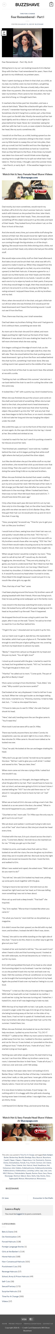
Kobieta (18, 1168)
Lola (45, 1171)
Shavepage (9, 1176)
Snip (38, 1176)
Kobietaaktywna (28, 1168)
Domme (48, 1160)
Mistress (10, 1173)
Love (49, 1171)
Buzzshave (39, 24)
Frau (28, 1163)
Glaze (14, 1165)
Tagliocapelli (13, 1179)
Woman (21, 1179)
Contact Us (48, 1324)
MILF (5, 1173)
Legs (41, 1171)
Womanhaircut (30, 1179)
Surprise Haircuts (9, 1291)
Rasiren (34, 1173)
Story (48, 1176)
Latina (36, 1171)
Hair (24, 1165)
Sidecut (23, 1176)
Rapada (28, 1173)
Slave (29, 1176)
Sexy (45, 1173)
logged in (20, 1214)
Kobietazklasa (21, 1171)
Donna (5, 1163)
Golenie (19, 1165)
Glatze (48, 1163)
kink (13, 1168)
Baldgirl (50, 1155)
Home (4, 1324)
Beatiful (21, 1157)
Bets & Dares (7, 1231)
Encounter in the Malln (43, 1198)
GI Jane (5, 1198)
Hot (48, 1165)
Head (35, 1165)
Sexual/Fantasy (8, 1286)
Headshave (42, 1165)
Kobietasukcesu (9, 1171)
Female (22, 1163)
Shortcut (17, 1176)
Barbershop (13, 1157)
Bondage (28, 1157)
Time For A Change (27, 13)
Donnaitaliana (14, 1163)
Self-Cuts (6, 1281)
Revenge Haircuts (9, 1271)
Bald (44, 1155)
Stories (42, 1176)
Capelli (6, 1160)
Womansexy (41, 1179)
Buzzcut (39, 1157)
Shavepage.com (29, 177)
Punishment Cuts (9, 1266)
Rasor (40, 1173)
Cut (33, 1160)
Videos (5, 1301)
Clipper (12, 1160)
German (39, 1163)
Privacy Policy (15, 1324)
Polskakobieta (20, 1173)
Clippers (18, 1160)
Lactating (30, 1171)
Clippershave (27, 1160)
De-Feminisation (9, 1236)
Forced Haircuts (9, 1241)
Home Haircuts (8, 1256)
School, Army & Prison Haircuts (15, 1276)
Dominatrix (40, 1160)
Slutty (33, 1176)
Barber (6, 1157)
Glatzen (8, 1165)
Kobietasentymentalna (43, 1168)
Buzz (34, 1157)
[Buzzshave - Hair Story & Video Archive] (27, 4)
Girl (44, 1163)
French (32, 1163)
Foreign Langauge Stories (13, 1246)
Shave (49, 1173)
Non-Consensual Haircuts (13, 1261)
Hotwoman (7, 1168)
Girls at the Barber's (10, 1251)
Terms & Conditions (32, 1324)
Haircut (29, 1165)
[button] (4, 4)
